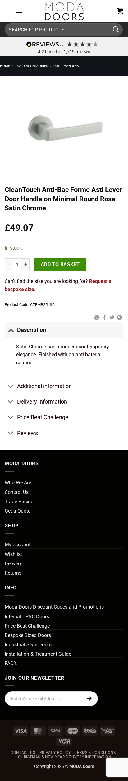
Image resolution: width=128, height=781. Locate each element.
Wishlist (13, 554)
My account (17, 545)
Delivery (13, 564)
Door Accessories (32, 66)
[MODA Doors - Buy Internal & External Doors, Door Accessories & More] (64, 11)
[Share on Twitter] (111, 318)
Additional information (44, 386)
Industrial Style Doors (28, 645)
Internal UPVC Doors (27, 617)
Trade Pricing (19, 502)
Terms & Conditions (95, 752)
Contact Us (17, 492)
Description (31, 330)
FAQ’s (11, 663)
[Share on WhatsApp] (96, 318)
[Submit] (116, 29)
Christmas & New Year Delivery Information (64, 757)
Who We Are (18, 483)
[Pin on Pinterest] (119, 318)
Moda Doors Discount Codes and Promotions (54, 607)
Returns (13, 573)
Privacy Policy (55, 752)
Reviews (27, 433)
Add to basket (60, 264)
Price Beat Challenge (42, 417)
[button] (19, 10)
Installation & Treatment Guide (38, 654)
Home (5, 66)
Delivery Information (42, 402)
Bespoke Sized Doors (28, 635)
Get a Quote (17, 511)
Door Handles (66, 66)
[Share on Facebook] (104, 318)
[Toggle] (11, 330)
